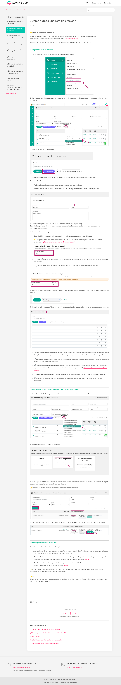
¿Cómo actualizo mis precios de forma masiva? (15, 37)
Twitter (34, 602)
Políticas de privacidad (51, 682)
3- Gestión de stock (36, 636)
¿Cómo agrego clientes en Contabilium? (15, 23)
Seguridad (73, 682)
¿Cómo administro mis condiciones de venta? (44, 643)
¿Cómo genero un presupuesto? (12, 58)
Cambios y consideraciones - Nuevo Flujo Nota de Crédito (14, 87)
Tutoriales (19, 10)
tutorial (87, 559)
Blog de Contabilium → (75, 667)
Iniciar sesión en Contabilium (102, 3)
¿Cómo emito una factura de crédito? (15, 65)
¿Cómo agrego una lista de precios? (14, 30)
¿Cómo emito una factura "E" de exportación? (15, 72)
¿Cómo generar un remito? (13, 79)
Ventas (26, 10)
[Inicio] (17, 4)
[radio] (65, 613)
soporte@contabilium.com (21, 667)
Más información (11, 93)
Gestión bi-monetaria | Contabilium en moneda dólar (46, 640)
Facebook (31, 602)
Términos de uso (64, 682)
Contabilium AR (10, 10)
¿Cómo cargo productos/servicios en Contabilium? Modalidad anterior (51, 633)
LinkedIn (37, 602)
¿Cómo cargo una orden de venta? (14, 51)
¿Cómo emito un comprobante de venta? (14, 44)
